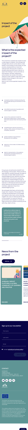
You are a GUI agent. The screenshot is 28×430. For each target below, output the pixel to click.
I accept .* (13, 349)
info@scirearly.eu (6, 372)
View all (7, 261)
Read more (5, 302)
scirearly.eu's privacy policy (15, 349)
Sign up (19, 354)
